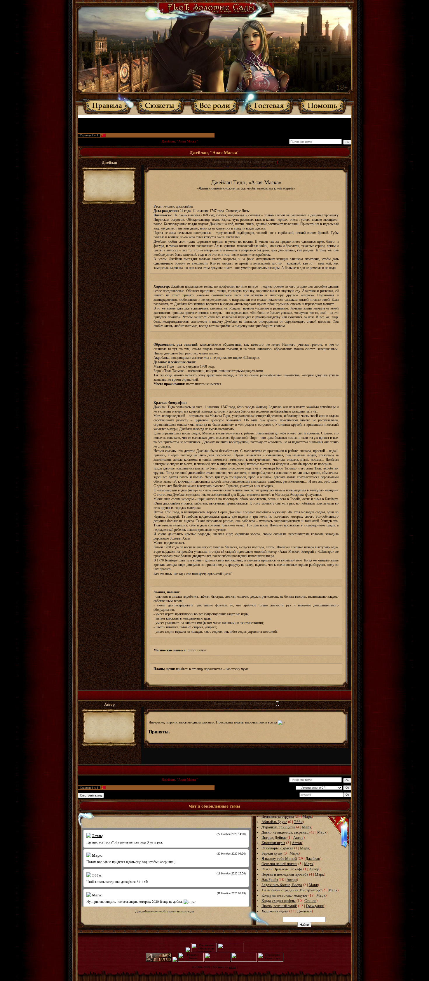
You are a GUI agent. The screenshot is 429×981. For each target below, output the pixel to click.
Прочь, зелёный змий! (279, 905)
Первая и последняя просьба (284, 874)
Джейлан (313, 858)
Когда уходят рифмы (278, 900)
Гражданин (315, 905)
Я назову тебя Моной (279, 858)
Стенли (310, 900)
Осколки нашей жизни (279, 863)
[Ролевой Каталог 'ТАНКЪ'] (188, 951)
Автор (298, 837)
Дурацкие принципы (278, 826)
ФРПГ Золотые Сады (94, 141)
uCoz (232, 967)
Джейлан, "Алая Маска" (180, 141)
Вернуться (249, 120)
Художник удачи (274, 911)
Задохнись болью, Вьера (281, 884)
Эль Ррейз (269, 879)
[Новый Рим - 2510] (174, 960)
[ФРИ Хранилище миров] (244, 960)
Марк (307, 816)
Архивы (119, 141)
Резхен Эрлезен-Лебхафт (281, 869)
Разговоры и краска (277, 847)
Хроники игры (273, 842)
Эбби (298, 821)
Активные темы (204, 120)
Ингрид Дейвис (274, 837)
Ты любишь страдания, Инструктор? (291, 890)
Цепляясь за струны (277, 816)
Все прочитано (228, 120)
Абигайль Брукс (274, 821)
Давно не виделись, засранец (284, 832)
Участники (182, 120)
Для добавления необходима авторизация (164, 911)
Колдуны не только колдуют (284, 895)
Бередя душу (272, 853)
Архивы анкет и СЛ (143, 141)
